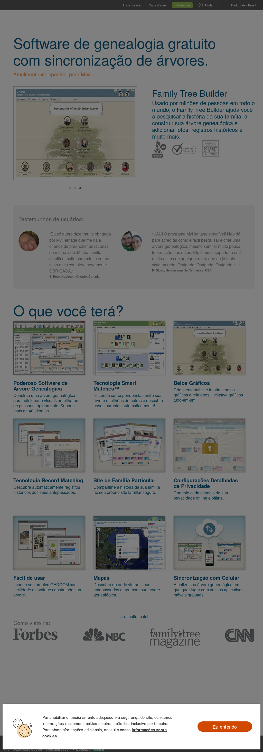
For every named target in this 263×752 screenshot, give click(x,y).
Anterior (23, 134)
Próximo (128, 134)
